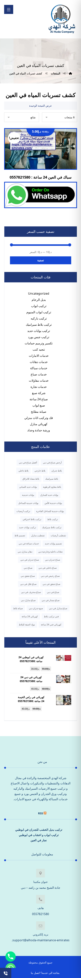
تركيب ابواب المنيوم (38, 312)
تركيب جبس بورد (38, 337)
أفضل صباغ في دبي (28, 462)
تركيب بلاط (52, 519)
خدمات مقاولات (39, 380)
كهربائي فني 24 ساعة (51, 624)
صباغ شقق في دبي (51, 584)
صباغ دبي (28, 567)
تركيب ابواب (38, 306)
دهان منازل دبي (25, 551)
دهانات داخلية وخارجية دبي (50, 551)
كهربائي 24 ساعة (30, 616)
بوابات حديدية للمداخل (28, 503)
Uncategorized (38, 293)
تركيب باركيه (39, 318)
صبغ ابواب (38, 405)
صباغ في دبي (53, 592)
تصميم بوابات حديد (53, 543)
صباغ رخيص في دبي (50, 576)
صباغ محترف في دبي (31, 592)
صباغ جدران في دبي (29, 559)
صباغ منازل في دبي (58, 608)
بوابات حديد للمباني (28, 486)
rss (40, 813)
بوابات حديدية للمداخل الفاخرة (50, 511)
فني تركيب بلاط (51, 616)
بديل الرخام (39, 300)
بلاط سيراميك (51, 478)
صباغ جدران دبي (52, 559)
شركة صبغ (38, 393)
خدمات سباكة (38, 368)
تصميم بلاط (20, 535)
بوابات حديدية (28, 495)
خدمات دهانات (39, 362)
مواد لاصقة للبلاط (27, 624)
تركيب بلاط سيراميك (39, 324)
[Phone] (10, 956)
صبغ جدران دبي (36, 608)
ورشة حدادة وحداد (38, 430)
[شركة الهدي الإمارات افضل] (61, 19)
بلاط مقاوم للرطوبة (52, 486)
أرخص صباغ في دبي (52, 462)
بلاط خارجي (39, 470)
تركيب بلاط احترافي (32, 519)
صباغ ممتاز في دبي (51, 600)
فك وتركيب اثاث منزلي (38, 418)
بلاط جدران (56, 470)
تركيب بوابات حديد (38, 331)
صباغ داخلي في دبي (47, 567)
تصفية (40, 260)
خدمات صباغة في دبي (29, 543)
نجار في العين (39, 840)
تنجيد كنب (39, 349)
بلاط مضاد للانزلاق (30, 478)
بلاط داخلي (23, 470)
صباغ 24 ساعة (39, 399)
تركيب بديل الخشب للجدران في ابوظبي (38, 829)
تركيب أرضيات (23, 511)
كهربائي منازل (38, 424)
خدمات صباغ (39, 374)
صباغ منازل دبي (28, 600)
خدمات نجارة (39, 387)
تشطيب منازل (38, 535)
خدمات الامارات (39, 356)
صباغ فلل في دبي (28, 584)
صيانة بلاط (18, 608)
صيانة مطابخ (38, 412)
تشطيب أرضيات (58, 535)
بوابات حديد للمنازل (49, 495)
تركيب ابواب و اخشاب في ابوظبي (39, 835)
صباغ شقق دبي (28, 576)
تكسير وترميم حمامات (39, 343)
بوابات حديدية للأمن (53, 503)
